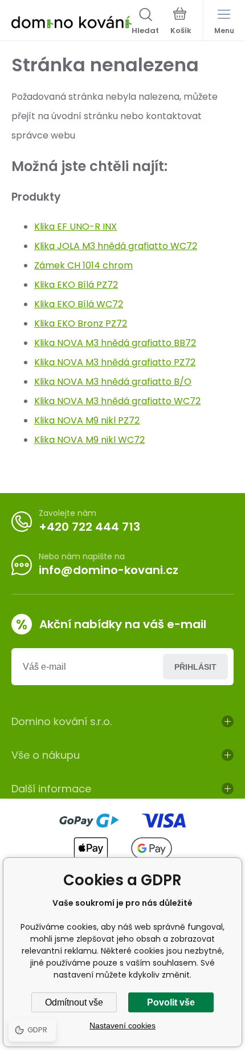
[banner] (71, 22)
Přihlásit (195, 666)
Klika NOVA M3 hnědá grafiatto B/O (112, 381)
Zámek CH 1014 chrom (83, 265)
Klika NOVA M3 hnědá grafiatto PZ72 (114, 362)
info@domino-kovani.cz (108, 570)
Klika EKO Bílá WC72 (78, 304)
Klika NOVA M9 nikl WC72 (89, 439)
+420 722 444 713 (89, 527)
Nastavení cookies (122, 1025)
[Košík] (180, 22)
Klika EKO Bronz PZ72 (80, 323)
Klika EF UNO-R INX (75, 226)
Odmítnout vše (74, 1002)
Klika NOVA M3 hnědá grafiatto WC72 (117, 401)
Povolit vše (171, 1002)
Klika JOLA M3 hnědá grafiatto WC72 (115, 246)
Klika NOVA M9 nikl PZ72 (87, 420)
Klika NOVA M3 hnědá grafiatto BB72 (115, 342)
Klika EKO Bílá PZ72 (76, 284)
